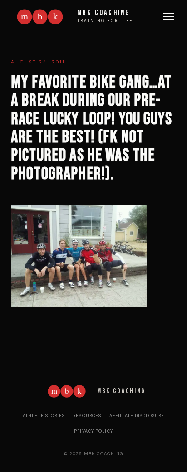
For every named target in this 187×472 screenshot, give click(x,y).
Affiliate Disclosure (136, 415)
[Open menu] (169, 16)
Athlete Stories (44, 415)
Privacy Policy (93, 431)
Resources (87, 415)
